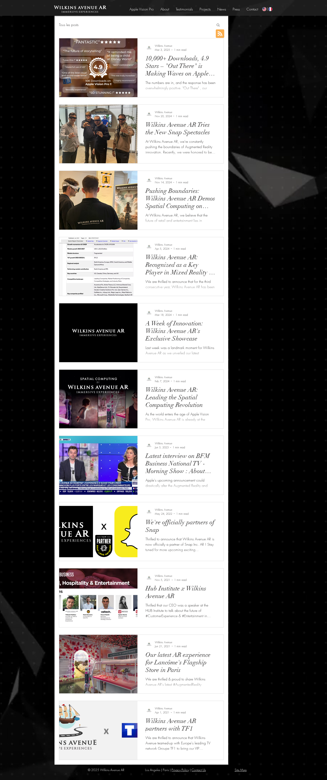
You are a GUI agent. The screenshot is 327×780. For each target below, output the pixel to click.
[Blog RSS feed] (220, 33)
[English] (264, 9)
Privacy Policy (180, 770)
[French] (270, 9)
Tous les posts (69, 24)
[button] (218, 25)
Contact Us (199, 770)
